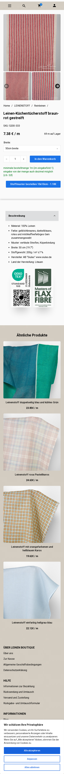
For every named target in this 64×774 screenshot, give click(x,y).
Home (6, 105)
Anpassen (32, 759)
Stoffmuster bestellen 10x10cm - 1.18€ (33, 184)
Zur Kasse (9, 658)
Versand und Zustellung (16, 697)
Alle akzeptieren (32, 750)
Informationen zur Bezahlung (18, 686)
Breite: (7, 142)
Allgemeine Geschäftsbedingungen (22, 664)
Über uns (8, 653)
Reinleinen (40, 105)
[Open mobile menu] (9, 6)
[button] (39, 5)
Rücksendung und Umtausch (18, 691)
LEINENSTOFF (22, 105)
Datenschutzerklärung (15, 670)
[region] (32, 747)
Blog (5, 719)
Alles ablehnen (32, 767)
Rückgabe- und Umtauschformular (21, 703)
